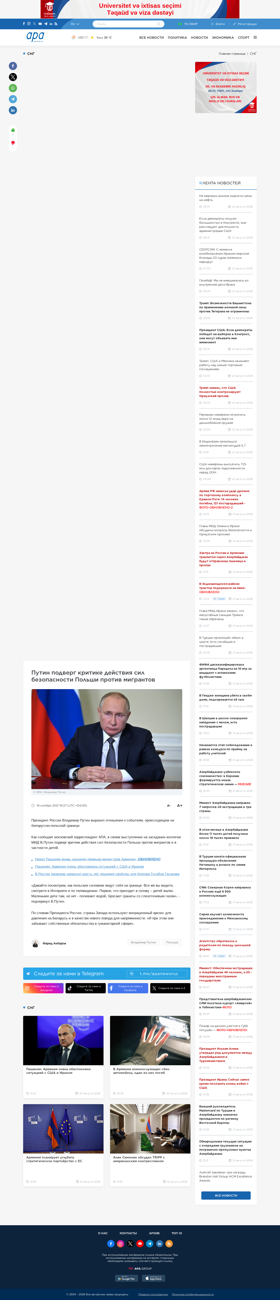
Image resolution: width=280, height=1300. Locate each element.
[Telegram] (45, 24)
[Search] (158, 24)
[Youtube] (40, 24)
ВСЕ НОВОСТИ (151, 38)
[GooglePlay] (126, 1279)
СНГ (253, 54)
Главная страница (232, 53)
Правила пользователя (153, 1294)
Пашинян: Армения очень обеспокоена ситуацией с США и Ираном (89, 867)
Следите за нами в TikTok (89, 988)
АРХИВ (154, 1233)
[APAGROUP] (140, 1269)
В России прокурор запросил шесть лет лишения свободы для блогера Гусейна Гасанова (107, 874)
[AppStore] (153, 1279)
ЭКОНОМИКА (223, 38)
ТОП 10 (177, 1233)
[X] (34, 24)
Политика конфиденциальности (193, 1294)
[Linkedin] (51, 24)
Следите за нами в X (171, 988)
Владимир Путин (143, 942)
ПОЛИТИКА (177, 38)
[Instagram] (29, 24)
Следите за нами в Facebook (130, 988)
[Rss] (56, 24)
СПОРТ (243, 38)
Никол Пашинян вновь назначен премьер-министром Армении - (97, 859)
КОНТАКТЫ (128, 1233)
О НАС (103, 1233)
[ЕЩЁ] (253, 37)
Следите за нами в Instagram (46, 988)
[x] (130, 1244)
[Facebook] (24, 24)
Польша (172, 942)
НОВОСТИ (199, 38)
